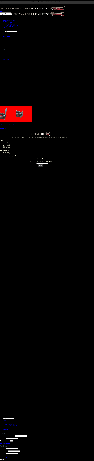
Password (3, 438)
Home (4, 420)
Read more (3, 128)
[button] (6, 36)
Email (34, 163)
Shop (4, 422)
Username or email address (7, 436)
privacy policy (3, 457)
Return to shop (9, 46)
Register (2, 459)
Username (3, 448)
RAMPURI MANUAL (7, 22)
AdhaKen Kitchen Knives (11, 25)
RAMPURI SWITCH (7, 23)
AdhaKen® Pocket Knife (9, 20)
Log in (11, 440)
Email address (4, 451)
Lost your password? (5, 443)
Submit (40, 165)
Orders (4, 27)
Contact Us (6, 29)
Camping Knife (9, 26)
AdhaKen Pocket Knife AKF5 (7, 125)
